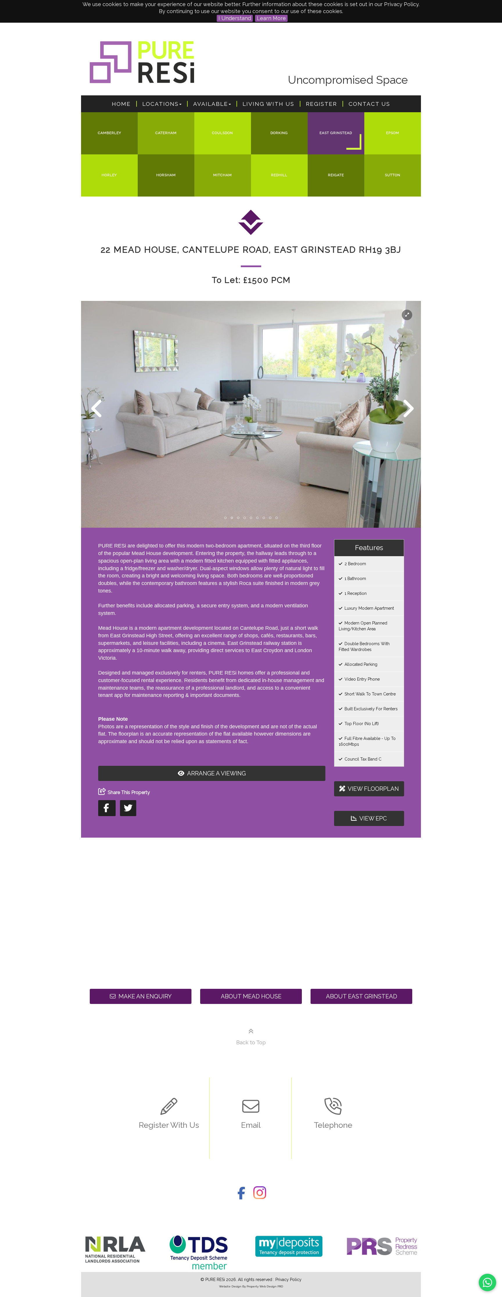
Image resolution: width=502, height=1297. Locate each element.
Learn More (271, 18)
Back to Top (251, 1042)
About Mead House (251, 996)
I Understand (234, 18)
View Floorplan (373, 788)
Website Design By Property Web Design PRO (251, 1286)
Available (210, 104)
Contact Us (369, 104)
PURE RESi (215, 1279)
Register (321, 104)
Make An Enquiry (144, 996)
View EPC (372, 818)
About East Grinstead (361, 996)
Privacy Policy (288, 1279)
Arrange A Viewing (216, 773)
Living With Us (268, 104)
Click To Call (332, 1127)
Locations (160, 104)
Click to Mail (251, 1127)
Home (121, 104)
